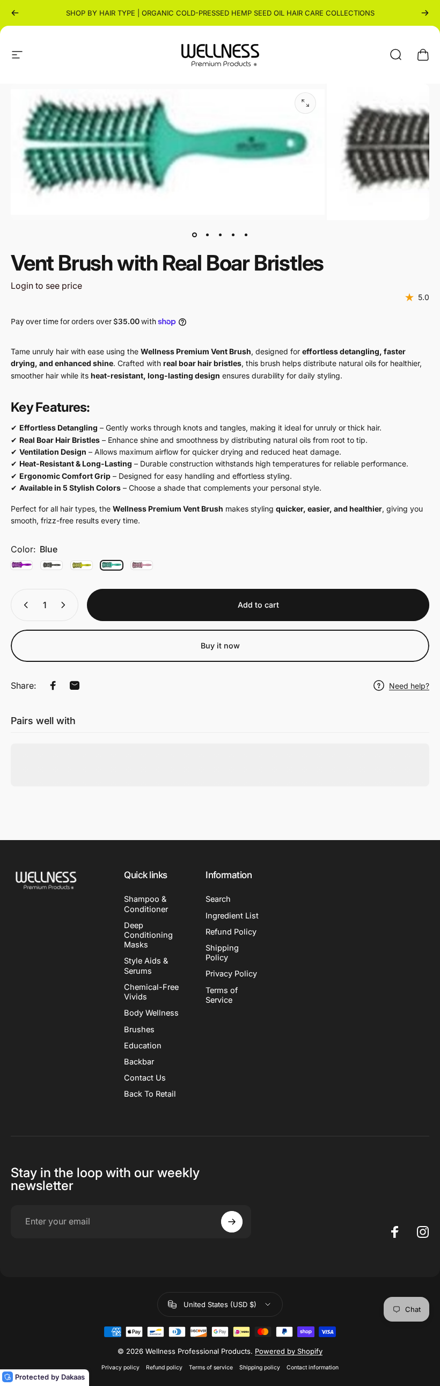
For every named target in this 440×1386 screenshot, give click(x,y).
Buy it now (220, 645)
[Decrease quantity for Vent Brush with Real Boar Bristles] (23, 605)
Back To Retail (150, 1094)
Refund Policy (231, 932)
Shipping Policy (222, 952)
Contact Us (145, 1078)
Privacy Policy (231, 974)
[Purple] (21, 565)
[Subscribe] (232, 1221)
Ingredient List (232, 916)
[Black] (51, 565)
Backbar (139, 1062)
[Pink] (141, 565)
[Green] (81, 565)
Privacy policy (120, 1367)
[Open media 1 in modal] (305, 103)
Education (143, 1046)
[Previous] (15, 13)
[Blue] (111, 565)
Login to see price (46, 285)
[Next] (425, 13)
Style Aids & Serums (146, 965)
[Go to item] (194, 235)
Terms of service (211, 1367)
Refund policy (164, 1367)
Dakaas (73, 1377)
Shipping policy (259, 1367)
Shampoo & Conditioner (146, 904)
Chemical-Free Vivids (151, 992)
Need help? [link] (409, 685)
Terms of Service (222, 995)
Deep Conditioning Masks (148, 935)
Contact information (313, 1367)
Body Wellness (151, 1013)
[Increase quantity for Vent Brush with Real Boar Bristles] (65, 605)
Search (218, 899)
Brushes (139, 1029)
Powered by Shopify (288, 1351)
